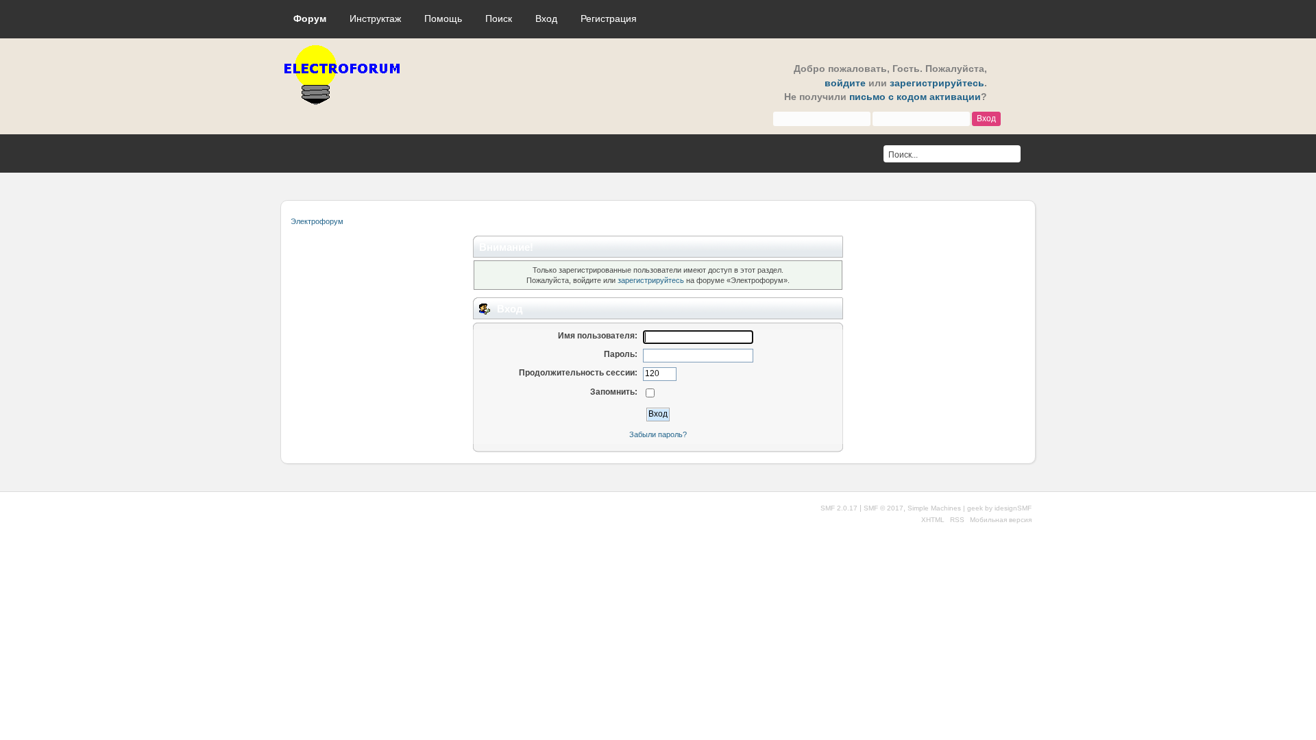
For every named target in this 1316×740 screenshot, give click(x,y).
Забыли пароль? (658, 434)
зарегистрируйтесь (937, 83)
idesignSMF (1013, 508)
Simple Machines (934, 508)
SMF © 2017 (883, 508)
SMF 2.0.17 (838, 508)
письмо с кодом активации (915, 97)
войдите (845, 83)
